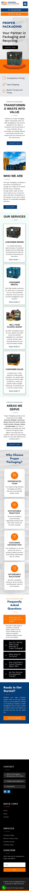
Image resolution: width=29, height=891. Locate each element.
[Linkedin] (8, 791)
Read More (10, 207)
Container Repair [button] (8, 835)
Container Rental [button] (8, 841)
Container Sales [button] (8, 845)
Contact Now (10, 47)
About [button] (5, 814)
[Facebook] (5, 791)
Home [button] (5, 810)
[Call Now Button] (4, 887)
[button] (25, 4)
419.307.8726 (15, 10)
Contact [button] (6, 817)
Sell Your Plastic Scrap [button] (10, 838)
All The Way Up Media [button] (17, 888)
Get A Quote (16, 14)
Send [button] (14, 869)
